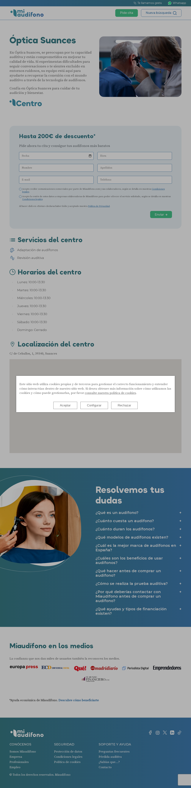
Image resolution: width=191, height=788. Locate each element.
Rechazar (124, 405)
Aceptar (65, 405)
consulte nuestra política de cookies (110, 393)
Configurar (94, 405)
